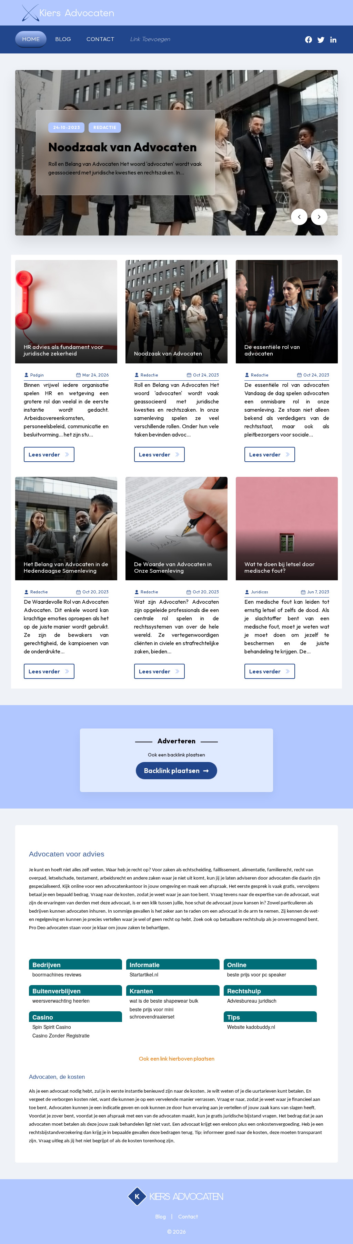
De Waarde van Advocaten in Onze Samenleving (173, 567)
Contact (100, 38)
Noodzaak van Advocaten (122, 146)
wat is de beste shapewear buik (164, 1000)
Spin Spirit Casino (51, 1026)
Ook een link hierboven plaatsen (176, 1058)
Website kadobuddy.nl (251, 1026)
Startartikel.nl (144, 974)
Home (31, 38)
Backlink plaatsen (176, 770)
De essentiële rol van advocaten (272, 350)
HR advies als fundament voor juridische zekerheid (63, 350)
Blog (63, 38)
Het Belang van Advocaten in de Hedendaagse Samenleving (66, 567)
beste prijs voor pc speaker (256, 974)
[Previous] (299, 217)
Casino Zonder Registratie (61, 1035)
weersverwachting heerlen (61, 1000)
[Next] (319, 217)
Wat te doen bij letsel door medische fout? (279, 567)
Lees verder (44, 454)
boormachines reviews (56, 974)
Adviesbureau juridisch (251, 1000)
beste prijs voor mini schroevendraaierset (152, 1013)
